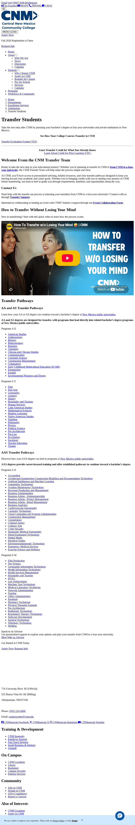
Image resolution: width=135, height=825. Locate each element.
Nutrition (12, 419)
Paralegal (12, 599)
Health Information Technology (24, 569)
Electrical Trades (16, 540)
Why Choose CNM (24, 73)
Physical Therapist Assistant (22, 605)
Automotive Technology (20, 484)
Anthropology (15, 337)
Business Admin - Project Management (28, 499)
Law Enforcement (17, 581)
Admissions (14, 108)
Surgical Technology (18, 620)
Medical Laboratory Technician (24, 587)
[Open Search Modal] (3, 9)
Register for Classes (24, 79)
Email (4, 2)
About (11, 55)
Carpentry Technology (19, 511)
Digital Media (15, 537)
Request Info (8, 46)
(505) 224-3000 (17, 711)
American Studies (17, 334)
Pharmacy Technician (19, 602)
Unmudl (12, 748)
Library (12, 765)
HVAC (11, 578)
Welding (12, 625)
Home (11, 51)
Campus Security (17, 771)
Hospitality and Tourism (20, 401)
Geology (12, 395)
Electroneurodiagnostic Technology (26, 543)
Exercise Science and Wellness (24, 549)
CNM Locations (16, 762)
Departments (14, 102)
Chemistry (13, 349)
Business (12, 346)
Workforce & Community (21, 93)
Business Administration (20, 493)
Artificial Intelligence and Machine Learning (31, 481)
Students (12, 70)
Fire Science (14, 563)
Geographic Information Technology (27, 566)
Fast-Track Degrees (18, 742)
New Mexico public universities (98, 314)
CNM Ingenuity (16, 736)
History (12, 398)
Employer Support (17, 739)
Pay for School (22, 82)
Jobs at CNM (15, 787)
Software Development (20, 617)
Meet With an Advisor (12, 637)
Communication (16, 355)
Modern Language (17, 413)
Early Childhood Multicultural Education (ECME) (34, 366)
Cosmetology (15, 520)
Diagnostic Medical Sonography (24, 531)
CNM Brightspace (27, 2)
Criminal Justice (16, 522)
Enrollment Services (18, 105)
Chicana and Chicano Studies (23, 352)
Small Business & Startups (21, 745)
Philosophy (14, 422)
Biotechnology (15, 343)
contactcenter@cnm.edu (21, 716)
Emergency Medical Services (23, 546)
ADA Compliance (17, 793)
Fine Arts (12, 389)
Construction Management (21, 360)
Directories (20, 64)
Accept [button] (74, 821)
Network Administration (20, 590)
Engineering (14, 369)
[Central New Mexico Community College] (20, 28)
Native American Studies (21, 416)
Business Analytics (17, 505)
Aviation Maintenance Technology (26, 487)
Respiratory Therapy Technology (25, 614)
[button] (119, 815)
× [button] (82, 820)
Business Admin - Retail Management (27, 502)
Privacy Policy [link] (58, 821)
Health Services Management (23, 572)
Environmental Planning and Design (27, 375)
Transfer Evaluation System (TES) (19, 141)
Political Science (16, 428)
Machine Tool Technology (21, 584)
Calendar (19, 66)
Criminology (14, 363)
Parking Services (16, 774)
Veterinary (20, 623)
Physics (12, 425)
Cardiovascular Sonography (22, 508)
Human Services (16, 404)
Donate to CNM (16, 790)
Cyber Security (16, 528)
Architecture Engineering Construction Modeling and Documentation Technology (50, 478)
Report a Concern (17, 796)
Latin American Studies (20, 407)
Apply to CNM (22, 76)
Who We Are (21, 58)
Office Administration (19, 596)
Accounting (14, 475)
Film (10, 386)
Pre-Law (12, 434)
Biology (12, 340)
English (12, 372)
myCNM (12, 2)
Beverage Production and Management (28, 490)
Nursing (12, 593)
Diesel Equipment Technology (24, 534)
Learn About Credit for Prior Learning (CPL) (67, 153)
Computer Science (17, 357)
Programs (13, 90)
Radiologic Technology (20, 611)
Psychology (14, 437)
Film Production (16, 560)
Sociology (13, 440)
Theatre (12, 446)
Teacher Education (17, 443)
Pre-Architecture (16, 431)
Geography (14, 392)
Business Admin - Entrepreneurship (26, 496)
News (17, 61)
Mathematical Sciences (20, 410)
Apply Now (7, 35)
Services (18, 85)
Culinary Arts (15, 525)
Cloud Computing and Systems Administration (32, 514)
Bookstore (13, 768)
